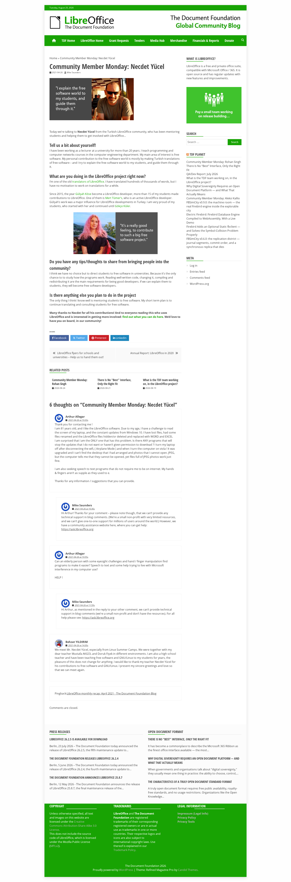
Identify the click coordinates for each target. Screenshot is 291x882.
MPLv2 (54, 846)
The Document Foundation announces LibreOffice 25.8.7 (86, 777)
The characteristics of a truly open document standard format (190, 782)
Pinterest (100, 338)
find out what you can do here (142, 317)
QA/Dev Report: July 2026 (202, 174)
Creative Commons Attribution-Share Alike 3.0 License (73, 826)
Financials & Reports (206, 40)
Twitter (80, 338)
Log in (193, 265)
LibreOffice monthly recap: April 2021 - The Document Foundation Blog (111, 693)
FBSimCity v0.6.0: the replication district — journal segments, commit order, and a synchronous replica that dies (213, 243)
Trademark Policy (124, 850)
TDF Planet (197, 154)
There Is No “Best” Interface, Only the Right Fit (114, 382)
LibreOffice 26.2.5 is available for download (78, 739)
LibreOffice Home (92, 40)
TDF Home (68, 40)
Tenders (139, 40)
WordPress (126, 870)
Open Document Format (165, 731)
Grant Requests (119, 40)
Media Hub (157, 40)
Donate (229, 40)
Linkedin (120, 338)
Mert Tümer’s (113, 198)
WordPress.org (199, 284)
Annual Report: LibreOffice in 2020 (152, 353)
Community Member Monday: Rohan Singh (69, 382)
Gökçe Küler (122, 206)
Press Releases (60, 731)
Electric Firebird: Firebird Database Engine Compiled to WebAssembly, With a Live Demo (213, 218)
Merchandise (178, 40)
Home (53, 58)
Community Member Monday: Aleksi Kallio (213, 198)
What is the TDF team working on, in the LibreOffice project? (160, 382)
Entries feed (197, 271)
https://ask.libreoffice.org (77, 529)
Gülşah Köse (83, 194)
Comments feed (200, 278)
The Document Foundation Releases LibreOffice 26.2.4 (84, 758)
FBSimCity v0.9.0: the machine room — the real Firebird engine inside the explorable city (213, 206)
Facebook (60, 338)
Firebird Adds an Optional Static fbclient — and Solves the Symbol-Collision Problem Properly (213, 231)
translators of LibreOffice (88, 181)
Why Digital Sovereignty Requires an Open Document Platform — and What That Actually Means (213, 190)
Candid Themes (188, 870)
